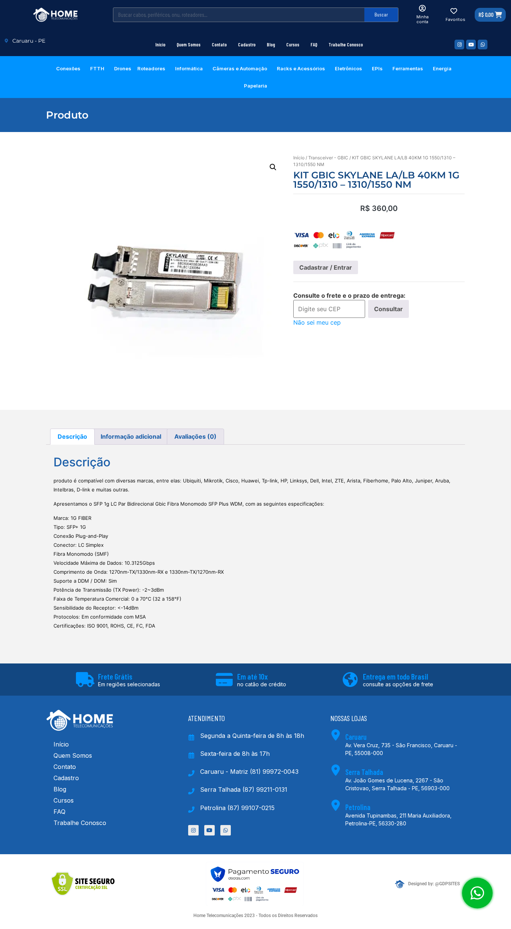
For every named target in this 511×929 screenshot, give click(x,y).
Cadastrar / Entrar (325, 267)
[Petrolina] (336, 805)
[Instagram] (459, 44)
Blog (271, 44)
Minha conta (422, 19)
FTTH (97, 68)
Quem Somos (189, 44)
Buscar (381, 14)
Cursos (292, 44)
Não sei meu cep (317, 322)
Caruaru (356, 736)
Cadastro (247, 44)
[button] (273, 167)
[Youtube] (471, 44)
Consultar (388, 309)
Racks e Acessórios (301, 68)
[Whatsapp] (482, 44)
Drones (122, 68)
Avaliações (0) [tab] (195, 436)
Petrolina (357, 807)
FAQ (313, 44)
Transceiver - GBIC (328, 157)
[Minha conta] (422, 8)
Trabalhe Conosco (345, 44)
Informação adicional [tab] (131, 436)
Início (160, 44)
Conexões (68, 68)
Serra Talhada (364, 771)
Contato (219, 44)
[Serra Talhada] (336, 770)
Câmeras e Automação (239, 68)
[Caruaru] (336, 735)
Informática (189, 68)
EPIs (377, 68)
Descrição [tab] (72, 436)
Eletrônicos (348, 68)
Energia (442, 68)
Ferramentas (407, 68)
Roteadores (151, 68)
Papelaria (255, 86)
